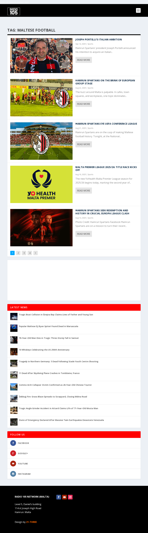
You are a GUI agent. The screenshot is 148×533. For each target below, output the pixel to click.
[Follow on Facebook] (58, 497)
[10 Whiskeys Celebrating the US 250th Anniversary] (13, 351)
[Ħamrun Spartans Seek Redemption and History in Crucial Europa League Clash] (41, 227)
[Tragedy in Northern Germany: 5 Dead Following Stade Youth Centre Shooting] (13, 363)
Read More (83, 60)
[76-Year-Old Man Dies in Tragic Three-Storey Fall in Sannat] (13, 340)
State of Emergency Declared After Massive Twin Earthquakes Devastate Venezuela (61, 420)
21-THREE (31, 522)
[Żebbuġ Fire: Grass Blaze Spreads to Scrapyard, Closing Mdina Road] (13, 398)
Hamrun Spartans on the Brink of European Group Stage (105, 82)
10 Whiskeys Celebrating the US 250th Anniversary (44, 349)
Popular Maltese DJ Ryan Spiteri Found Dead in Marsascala (48, 326)
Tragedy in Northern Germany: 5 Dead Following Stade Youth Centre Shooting (58, 361)
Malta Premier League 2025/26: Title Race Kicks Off (106, 169)
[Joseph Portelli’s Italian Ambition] (41, 55)
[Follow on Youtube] (64, 497)
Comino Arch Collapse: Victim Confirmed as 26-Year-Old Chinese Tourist (55, 385)
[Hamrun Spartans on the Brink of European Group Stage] (41, 97)
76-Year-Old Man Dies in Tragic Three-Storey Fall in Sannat (49, 338)
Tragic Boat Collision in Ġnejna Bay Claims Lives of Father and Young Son (56, 314)
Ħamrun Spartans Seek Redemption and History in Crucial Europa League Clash (102, 212)
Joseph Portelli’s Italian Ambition (98, 39)
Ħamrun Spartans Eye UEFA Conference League (106, 123)
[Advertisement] (74, 280)
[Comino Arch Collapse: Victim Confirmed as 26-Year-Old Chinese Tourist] (13, 386)
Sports (90, 44)
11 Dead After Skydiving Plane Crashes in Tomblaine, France (49, 373)
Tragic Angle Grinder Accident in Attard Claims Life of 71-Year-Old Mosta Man (58, 408)
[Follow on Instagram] (70, 497)
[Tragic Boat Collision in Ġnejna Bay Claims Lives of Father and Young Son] (13, 316)
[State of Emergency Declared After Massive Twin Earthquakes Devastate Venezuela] (13, 422)
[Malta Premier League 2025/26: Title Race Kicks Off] (41, 184)
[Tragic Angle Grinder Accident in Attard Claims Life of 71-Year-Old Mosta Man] (13, 410)
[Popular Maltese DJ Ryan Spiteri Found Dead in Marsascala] (13, 328)
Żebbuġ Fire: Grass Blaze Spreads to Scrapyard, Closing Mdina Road (53, 396)
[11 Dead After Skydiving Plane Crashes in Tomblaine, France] (13, 375)
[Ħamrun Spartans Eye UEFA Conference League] (41, 141)
